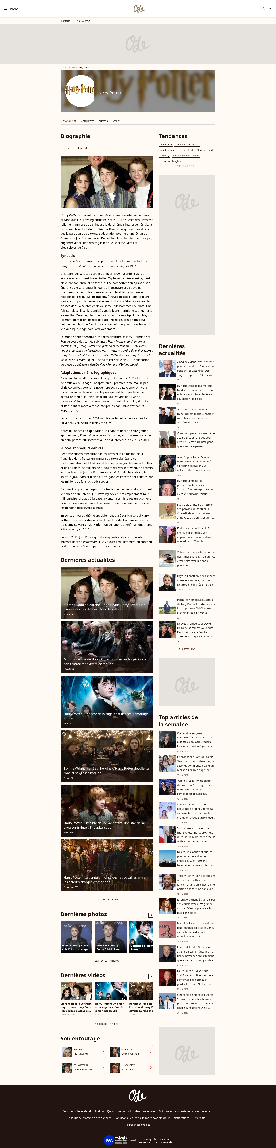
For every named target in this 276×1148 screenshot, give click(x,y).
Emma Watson (130, 1053)
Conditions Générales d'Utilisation (83, 1111)
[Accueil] (139, 8)
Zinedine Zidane (168, 150)
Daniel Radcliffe (83, 1069)
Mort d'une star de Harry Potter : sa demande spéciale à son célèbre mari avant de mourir (105, 661)
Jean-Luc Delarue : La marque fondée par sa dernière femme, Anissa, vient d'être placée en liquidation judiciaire (196, 392)
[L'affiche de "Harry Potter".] (145, 937)
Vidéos (117, 121)
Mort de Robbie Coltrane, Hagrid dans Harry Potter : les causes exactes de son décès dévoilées (104, 607)
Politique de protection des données (89, 1118)
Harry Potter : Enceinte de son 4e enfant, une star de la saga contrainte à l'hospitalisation (104, 825)
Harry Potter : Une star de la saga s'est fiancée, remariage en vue (106, 716)
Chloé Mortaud (205, 150)
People (72, 67)
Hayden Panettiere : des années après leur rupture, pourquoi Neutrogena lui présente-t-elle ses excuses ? (196, 582)
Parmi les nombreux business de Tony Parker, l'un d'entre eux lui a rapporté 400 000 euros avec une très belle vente (196, 606)
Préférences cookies (138, 1124)
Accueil (64, 67)
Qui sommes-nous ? (119, 1111)
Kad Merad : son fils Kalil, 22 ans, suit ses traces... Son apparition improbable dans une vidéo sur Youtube (194, 535)
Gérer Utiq (199, 1118)
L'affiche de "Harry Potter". (142, 947)
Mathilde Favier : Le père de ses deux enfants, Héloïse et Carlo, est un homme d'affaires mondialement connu (196, 930)
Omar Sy (164, 155)
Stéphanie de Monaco (187, 144)
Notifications (181, 1118)
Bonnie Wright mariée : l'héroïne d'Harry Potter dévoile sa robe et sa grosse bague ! (106, 770)
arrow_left (144, 915)
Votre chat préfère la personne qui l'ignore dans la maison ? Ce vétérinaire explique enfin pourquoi (196, 558)
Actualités (87, 121)
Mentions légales (144, 1111)
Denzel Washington (170, 161)
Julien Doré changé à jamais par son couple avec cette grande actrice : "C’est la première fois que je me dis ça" (196, 906)
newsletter (270, 9)
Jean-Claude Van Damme (186, 155)
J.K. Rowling (81, 1053)
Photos (103, 121)
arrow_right (151, 915)
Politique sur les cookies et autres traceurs (184, 1111)
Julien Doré (166, 144)
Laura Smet (187, 150)
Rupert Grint (129, 1069)
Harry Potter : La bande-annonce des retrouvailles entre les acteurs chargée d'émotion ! (104, 879)
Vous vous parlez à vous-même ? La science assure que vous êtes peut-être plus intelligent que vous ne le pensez (196, 440)
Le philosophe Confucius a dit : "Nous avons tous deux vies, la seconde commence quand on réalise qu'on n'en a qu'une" (195, 763)
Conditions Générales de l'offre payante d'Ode (142, 1118)
